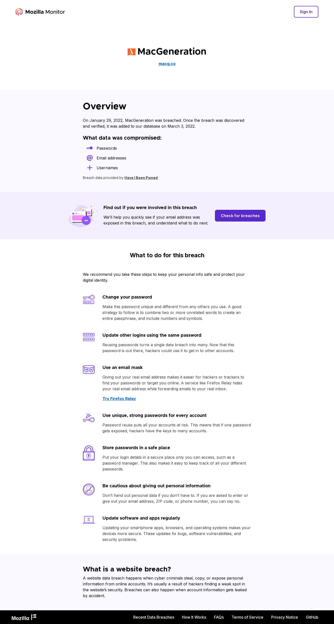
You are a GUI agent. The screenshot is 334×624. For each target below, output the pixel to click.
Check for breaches (240, 215)
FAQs (219, 617)
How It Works (194, 617)
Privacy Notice (284, 617)
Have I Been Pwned (141, 178)
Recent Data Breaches (153, 617)
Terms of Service (247, 617)
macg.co (167, 63)
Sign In (306, 11)
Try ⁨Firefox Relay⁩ (119, 398)
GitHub (312, 617)
